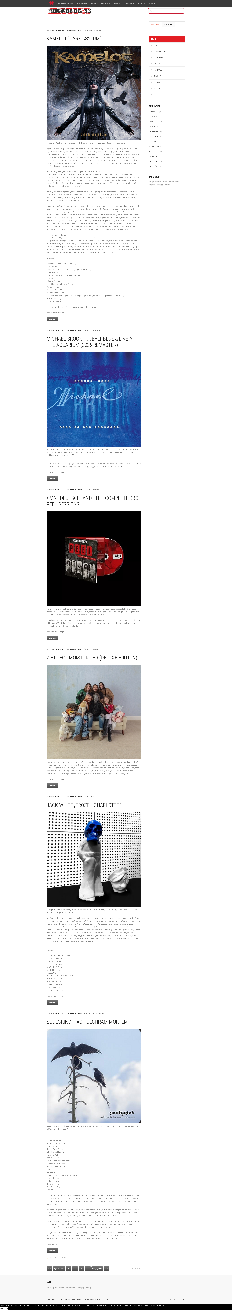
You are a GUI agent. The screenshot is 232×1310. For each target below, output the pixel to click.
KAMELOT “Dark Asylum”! (74, 38)
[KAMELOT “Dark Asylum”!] (94, 93)
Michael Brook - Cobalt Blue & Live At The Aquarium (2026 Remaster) (90, 342)
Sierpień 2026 (155, 112)
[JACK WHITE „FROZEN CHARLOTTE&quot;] (94, 859)
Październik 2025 (156, 161)
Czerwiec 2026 (155, 122)
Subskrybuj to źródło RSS (58, 1258)
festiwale (158, 181)
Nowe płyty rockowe (57, 30)
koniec (107, 1269)
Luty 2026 (153, 141)
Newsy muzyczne (65, 3)
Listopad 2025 (155, 156)
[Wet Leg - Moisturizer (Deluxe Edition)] (94, 712)
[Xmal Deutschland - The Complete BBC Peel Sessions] (94, 558)
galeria (165, 181)
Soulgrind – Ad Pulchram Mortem (87, 1022)
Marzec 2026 (155, 136)
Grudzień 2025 (155, 151)
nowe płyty (160, 184)
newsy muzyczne (71, 1288)
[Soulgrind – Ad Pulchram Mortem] (94, 1076)
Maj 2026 (153, 127)
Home (156, 45)
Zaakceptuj (4, 1308)
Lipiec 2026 (154, 117)
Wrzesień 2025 (155, 166)
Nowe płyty (82, 3)
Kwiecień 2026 (155, 131)
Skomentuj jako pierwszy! (74, 30)
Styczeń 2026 (155, 146)
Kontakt (152, 3)
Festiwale (105, 3)
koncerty (171, 181)
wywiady (167, 184)
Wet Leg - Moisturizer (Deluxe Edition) (92, 658)
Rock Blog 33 (181, 1299)
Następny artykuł (97, 1269)
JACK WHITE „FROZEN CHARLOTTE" (84, 805)
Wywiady (130, 3)
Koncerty (118, 3)
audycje (151, 181)
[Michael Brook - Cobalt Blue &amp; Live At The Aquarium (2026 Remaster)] (94, 399)
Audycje (141, 3)
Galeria (94, 3)
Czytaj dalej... (53, 319)
